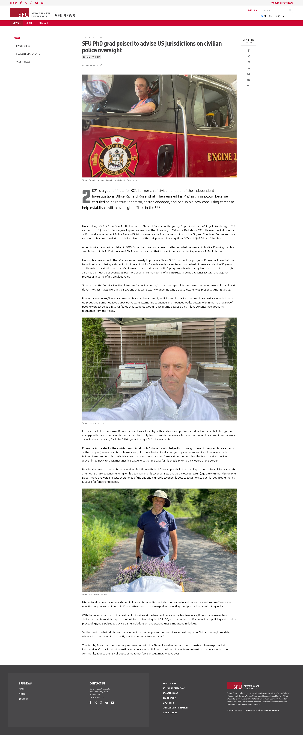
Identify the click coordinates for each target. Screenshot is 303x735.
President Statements (27, 54)
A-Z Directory (170, 712)
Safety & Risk (169, 683)
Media (29, 23)
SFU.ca (280, 16)
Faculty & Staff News (282, 3)
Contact (43, 23)
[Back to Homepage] (30, 13)
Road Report (169, 698)
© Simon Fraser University (269, 710)
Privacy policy (251, 710)
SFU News (65, 16)
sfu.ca (13, 3)
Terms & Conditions (235, 710)
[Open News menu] (21, 23)
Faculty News (22, 61)
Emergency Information (175, 707)
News (16, 23)
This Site (268, 16)
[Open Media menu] (34, 23)
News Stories (22, 46)
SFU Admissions (170, 693)
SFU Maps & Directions (174, 688)
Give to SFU (168, 703)
